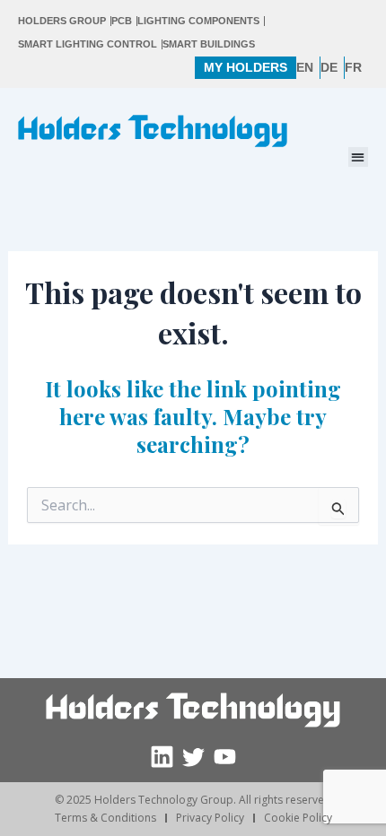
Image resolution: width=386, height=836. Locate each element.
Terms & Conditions (105, 817)
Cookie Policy (298, 817)
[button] (358, 157)
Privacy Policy (210, 817)
